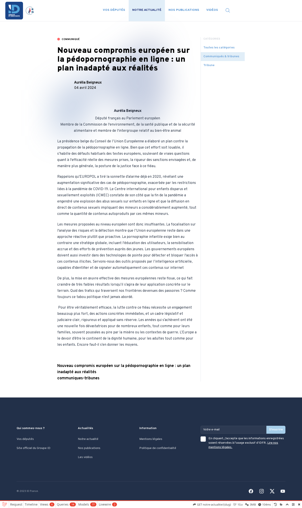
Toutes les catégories (219, 48)
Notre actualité (146, 10)
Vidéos (212, 10)
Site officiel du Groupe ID (33, 448)
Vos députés (114, 10)
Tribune (208, 65)
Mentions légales (150, 439)
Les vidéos (85, 457)
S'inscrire (276, 430)
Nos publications (183, 10)
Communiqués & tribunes (221, 56)
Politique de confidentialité (157, 448)
